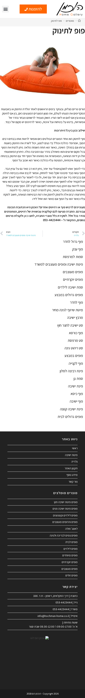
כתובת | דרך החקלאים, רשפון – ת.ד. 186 (55, 596)
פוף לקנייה (76, 363)
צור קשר (73, 481)
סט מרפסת (75, 340)
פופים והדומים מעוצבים (65, 522)
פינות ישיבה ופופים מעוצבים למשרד (58, 264)
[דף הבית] (79, 21)
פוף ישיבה (76, 401)
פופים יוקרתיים (73, 279)
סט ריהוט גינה (74, 348)
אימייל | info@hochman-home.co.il (58, 616)
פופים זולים (71, 575)
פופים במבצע (74, 355)
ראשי (75, 448)
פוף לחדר (76, 302)
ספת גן (78, 378)
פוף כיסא (77, 393)
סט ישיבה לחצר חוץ (70, 325)
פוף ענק (77, 249)
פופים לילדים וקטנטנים (65, 515)
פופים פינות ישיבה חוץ (66, 502)
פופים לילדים (71, 549)
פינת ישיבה (75, 386)
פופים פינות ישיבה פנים (65, 508)
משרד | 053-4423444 (65, 609)
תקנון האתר (71, 468)
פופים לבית (71, 542)
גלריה (74, 461)
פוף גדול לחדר (73, 241)
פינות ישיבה (71, 455)
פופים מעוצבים (73, 271)
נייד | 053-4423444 (66, 602)
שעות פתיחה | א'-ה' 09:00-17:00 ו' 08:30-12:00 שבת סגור (53, 624)
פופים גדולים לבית (70, 416)
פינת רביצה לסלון (71, 371)
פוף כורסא (76, 332)
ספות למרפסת (73, 256)
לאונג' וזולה (71, 529)
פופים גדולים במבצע (69, 294)
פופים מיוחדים (70, 555)
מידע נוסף (72, 475)
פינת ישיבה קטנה (71, 409)
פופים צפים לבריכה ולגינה (64, 535)
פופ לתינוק (56, 21)
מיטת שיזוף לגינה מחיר (67, 310)
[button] (5, 9)
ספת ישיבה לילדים (70, 287)
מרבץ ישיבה (75, 317)
